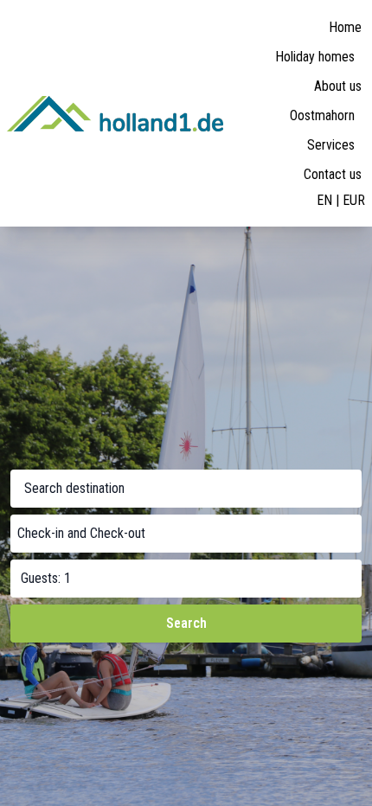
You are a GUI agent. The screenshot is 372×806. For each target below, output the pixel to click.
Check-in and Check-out (81, 533)
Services (331, 145)
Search (186, 623)
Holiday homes (315, 56)
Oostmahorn (322, 115)
